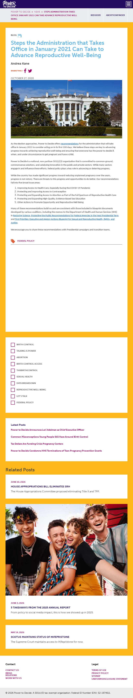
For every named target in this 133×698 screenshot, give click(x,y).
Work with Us (14, 678)
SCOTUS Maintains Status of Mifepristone (40, 636)
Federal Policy (25, 241)
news (37, 12)
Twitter (30, 71)
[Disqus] (66, 285)
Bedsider (96, 15)
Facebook (25, 71)
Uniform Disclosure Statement (109, 679)
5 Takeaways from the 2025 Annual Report (40, 607)
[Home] (10, 4)
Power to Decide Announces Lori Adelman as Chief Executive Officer (47, 429)
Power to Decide (20, 12)
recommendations (70, 144)
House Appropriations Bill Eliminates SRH (40, 486)
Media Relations (11, 674)
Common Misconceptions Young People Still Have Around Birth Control (49, 436)
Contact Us (12, 670)
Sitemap (96, 676)
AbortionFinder (115, 15)
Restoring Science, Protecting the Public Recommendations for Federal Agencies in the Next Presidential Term (66, 215)
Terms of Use (99, 670)
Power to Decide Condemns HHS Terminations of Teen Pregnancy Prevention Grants (56, 450)
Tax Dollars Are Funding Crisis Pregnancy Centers (37, 443)
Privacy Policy (100, 673)
